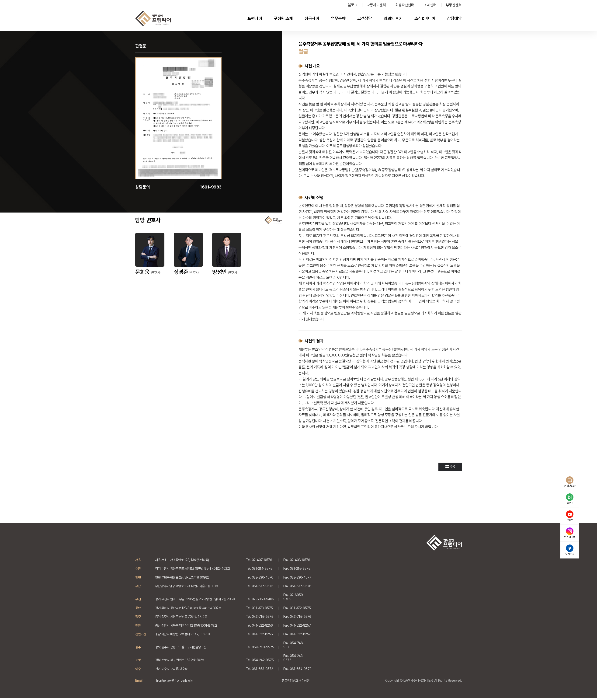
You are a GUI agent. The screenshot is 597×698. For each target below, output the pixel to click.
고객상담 (364, 18)
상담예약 (454, 18)
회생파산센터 (404, 5)
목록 (451, 466)
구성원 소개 (283, 18)
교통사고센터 (376, 5)
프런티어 (254, 18)
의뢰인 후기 (393, 18)
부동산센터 (454, 5)
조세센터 (430, 5)
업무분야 (338, 18)
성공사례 (312, 18)
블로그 (353, 5)
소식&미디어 (424, 18)
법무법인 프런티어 (153, 18)
